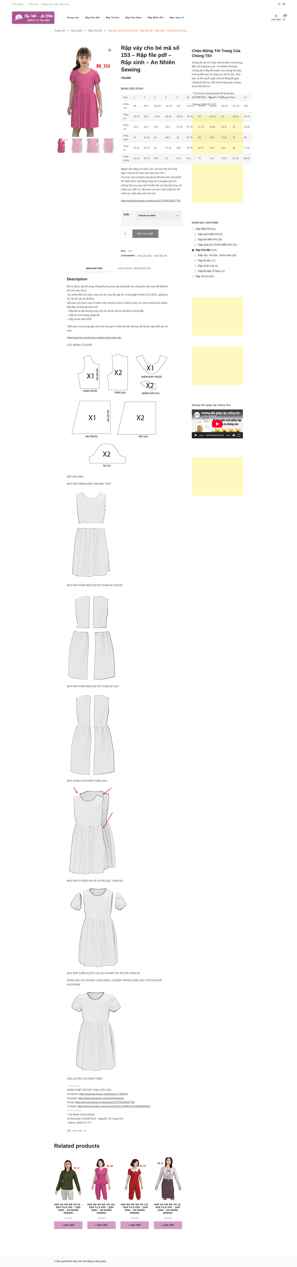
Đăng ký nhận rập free (56, 4)
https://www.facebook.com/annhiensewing (101, 1098)
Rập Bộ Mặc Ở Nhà (209, 271)
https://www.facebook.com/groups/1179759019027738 (150, 200)
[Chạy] (195, 435)
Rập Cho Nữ (92, 17)
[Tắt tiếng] (233, 435)
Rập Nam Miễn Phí (208, 234)
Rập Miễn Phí (156, 17)
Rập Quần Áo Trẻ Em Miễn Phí (215, 244)
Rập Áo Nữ (204, 260)
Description (94, 268)
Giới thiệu (18, 4)
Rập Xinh (77, 1261)
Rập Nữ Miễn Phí (207, 239)
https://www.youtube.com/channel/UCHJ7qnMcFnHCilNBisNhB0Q (113, 1106)
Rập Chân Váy (206, 266)
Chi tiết (69, 1225)
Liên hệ (33, 4)
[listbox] (85, 145)
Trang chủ (73, 17)
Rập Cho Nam (133, 17)
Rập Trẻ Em (112, 17)
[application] (217, 424)
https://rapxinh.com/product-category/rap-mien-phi (94, 337)
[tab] (94, 268)
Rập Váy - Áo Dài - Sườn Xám (214, 255)
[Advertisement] (217, 134)
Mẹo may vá (177, 17)
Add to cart (145, 233)
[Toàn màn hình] (238, 435)
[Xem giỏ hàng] (284, 17)
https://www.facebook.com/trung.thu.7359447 (103, 1094)
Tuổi (126, 214)
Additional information (134, 268)
